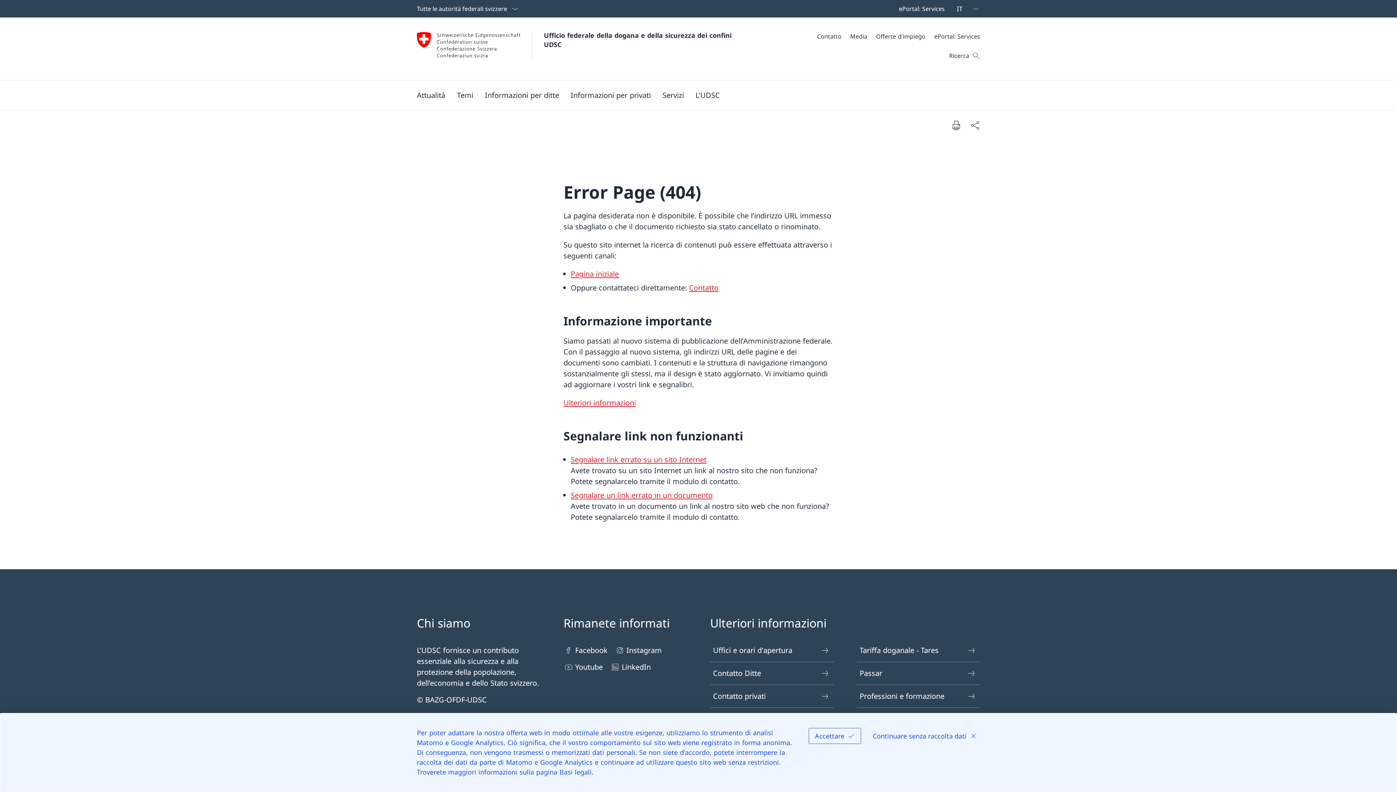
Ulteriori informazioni (600, 403)
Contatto (704, 288)
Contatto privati (739, 696)
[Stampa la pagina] (956, 125)
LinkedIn (636, 667)
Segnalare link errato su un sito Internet (639, 459)
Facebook (591, 650)
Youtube (589, 667)
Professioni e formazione (902, 696)
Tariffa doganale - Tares (899, 650)
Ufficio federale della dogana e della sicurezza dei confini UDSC (639, 40)
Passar (871, 673)
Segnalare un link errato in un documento (642, 495)
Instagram (644, 650)
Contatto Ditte (737, 673)
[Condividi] (975, 125)
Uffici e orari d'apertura (752, 650)
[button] (431, 95)
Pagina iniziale (595, 274)
